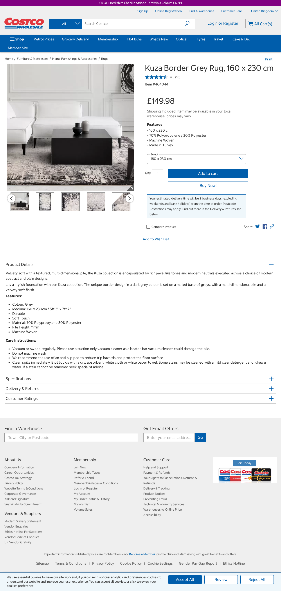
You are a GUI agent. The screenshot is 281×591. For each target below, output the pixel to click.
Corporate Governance (20, 494)
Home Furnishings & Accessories (74, 59)
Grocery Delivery (75, 39)
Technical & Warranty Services (163, 504)
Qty (148, 173)
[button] (190, 23)
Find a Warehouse (23, 428)
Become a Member (142, 554)
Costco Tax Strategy (18, 478)
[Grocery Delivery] (89, 39)
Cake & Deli (241, 39)
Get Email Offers (160, 428)
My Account (82, 494)
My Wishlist (82, 504)
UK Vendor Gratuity (17, 542)
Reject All (257, 579)
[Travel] (224, 39)
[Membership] (119, 39)
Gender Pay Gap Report (198, 563)
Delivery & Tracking (156, 488)
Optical (181, 39)
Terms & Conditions (70, 563)
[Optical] (188, 39)
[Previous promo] (11, 198)
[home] (24, 23)
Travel (218, 39)
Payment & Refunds (157, 473)
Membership (108, 39)
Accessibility (152, 515)
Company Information (19, 467)
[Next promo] (129, 198)
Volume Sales (83, 509)
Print (268, 59)
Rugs (104, 59)
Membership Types (87, 473)
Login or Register (222, 23)
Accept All (185, 579)
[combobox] (65, 23)
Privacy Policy (13, 483)
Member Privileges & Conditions (96, 483)
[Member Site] (29, 48)
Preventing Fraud (155, 499)
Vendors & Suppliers (22, 513)
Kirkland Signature (17, 499)
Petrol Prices (44, 39)
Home (9, 59)
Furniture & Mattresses (33, 59)
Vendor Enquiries (16, 526)
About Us (12, 459)
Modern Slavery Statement (22, 521)
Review (221, 579)
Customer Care (156, 459)
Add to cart (208, 173)
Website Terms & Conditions (23, 488)
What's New (159, 39)
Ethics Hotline (234, 563)
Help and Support (155, 467)
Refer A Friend (84, 478)
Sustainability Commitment (22, 504)
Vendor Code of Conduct (21, 537)
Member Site (18, 48)
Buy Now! (208, 185)
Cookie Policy (131, 563)
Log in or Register (86, 488)
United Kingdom (262, 11)
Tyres (201, 39)
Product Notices (154, 494)
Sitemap (42, 563)
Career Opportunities (19, 473)
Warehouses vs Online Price (162, 509)
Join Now (80, 467)
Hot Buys (134, 39)
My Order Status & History (92, 499)
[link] (257, 226)
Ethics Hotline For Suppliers (23, 532)
